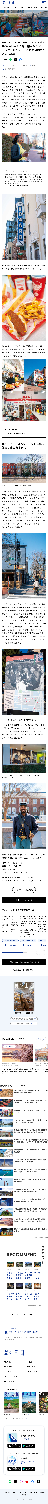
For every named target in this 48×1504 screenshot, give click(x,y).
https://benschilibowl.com (14, 433)
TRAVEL (6, 7)
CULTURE (18, 7)
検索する (10, 940)
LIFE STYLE (31, 7)
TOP (6, 1328)
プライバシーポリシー (24, 1492)
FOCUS (13, 1328)
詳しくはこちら (6, 931)
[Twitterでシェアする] (15, 59)
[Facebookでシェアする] (20, 59)
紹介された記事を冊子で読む (23, 1019)
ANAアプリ (25, 1439)
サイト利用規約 (39, 1492)
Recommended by (38, 1237)
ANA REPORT (10, 1381)
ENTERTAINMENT (11, 1376)
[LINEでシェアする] (11, 59)
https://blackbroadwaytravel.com (16, 185)
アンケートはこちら (24, 889)
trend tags (31, 1372)
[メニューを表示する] (44, 2)
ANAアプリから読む (23, 1023)
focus (29, 1362)
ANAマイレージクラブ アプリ (29, 1462)
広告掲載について (9, 1492)
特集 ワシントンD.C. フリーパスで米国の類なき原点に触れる (21, 1333)
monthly (30, 1367)
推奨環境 (25, 1495)
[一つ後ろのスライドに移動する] (44, 952)
